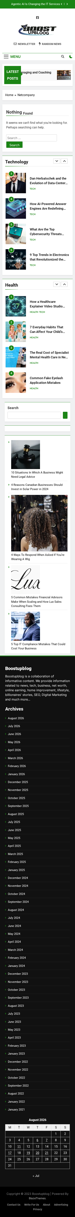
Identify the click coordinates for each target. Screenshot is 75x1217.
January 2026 (16, 774)
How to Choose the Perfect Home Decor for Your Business (34, 4)
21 (46, 1153)
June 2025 (14, 830)
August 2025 (16, 814)
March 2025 (15, 854)
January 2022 (16, 1101)
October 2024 (16, 894)
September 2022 (18, 1085)
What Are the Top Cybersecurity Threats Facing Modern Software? (48, 208)
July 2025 (14, 822)
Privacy (37, 1209)
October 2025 (16, 798)
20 (37, 1153)
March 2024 (15, 950)
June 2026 (14, 734)
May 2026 (14, 742)
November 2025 (18, 790)
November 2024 (18, 886)
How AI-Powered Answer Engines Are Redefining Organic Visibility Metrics (48, 183)
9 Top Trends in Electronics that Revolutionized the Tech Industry (49, 234)
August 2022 (16, 1093)
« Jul (36, 1176)
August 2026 (16, 718)
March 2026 (15, 758)
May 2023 (14, 1029)
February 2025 (17, 862)
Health (34, 265)
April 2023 (14, 1037)
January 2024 (16, 966)
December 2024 (18, 878)
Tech (33, 189)
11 (19, 1146)
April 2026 (14, 750)
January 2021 (16, 1109)
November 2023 (18, 982)
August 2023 (16, 1006)
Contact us (13, 1204)
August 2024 (16, 910)
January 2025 (16, 870)
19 (28, 1153)
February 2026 (17, 766)
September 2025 (18, 806)
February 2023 (17, 1045)
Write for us (31, 1204)
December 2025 (18, 782)
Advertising (61, 1204)
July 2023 (14, 1013)
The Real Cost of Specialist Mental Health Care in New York (49, 357)
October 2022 (16, 1077)
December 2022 (18, 1061)
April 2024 (14, 942)
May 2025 (14, 838)
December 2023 (18, 974)
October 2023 (16, 990)
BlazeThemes (37, 1198)
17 (10, 1153)
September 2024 (18, 902)
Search (13, 408)
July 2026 (14, 726)
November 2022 (18, 1069)
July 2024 (14, 918)
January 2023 (16, 1053)
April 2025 (14, 846)
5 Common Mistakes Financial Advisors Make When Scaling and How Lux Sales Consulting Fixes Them (36, 602)
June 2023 (14, 1022)
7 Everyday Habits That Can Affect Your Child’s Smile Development (46, 332)
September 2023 (18, 997)
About (46, 1204)
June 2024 (14, 926)
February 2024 (17, 958)
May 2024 (14, 934)
